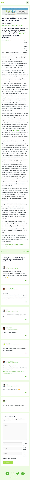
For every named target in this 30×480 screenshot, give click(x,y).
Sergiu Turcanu (10, 288)
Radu (7, 267)
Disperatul (8, 343)
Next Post (26, 251)
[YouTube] (7, 473)
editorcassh (9, 327)
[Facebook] (23, 473)
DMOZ (18, 130)
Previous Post (4, 251)
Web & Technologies (13, 25)
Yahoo (13, 130)
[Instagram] (12, 473)
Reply (26, 280)
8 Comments (4, 25)
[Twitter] (17, 473)
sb (6, 400)
